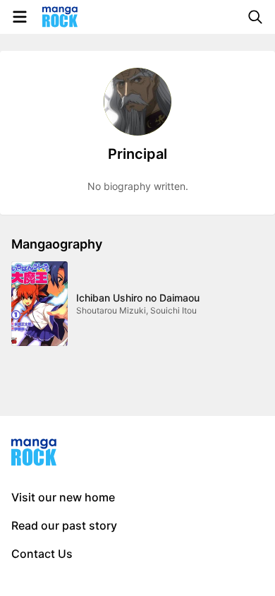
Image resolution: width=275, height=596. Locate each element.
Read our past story (64, 525)
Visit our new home (63, 497)
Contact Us (42, 554)
